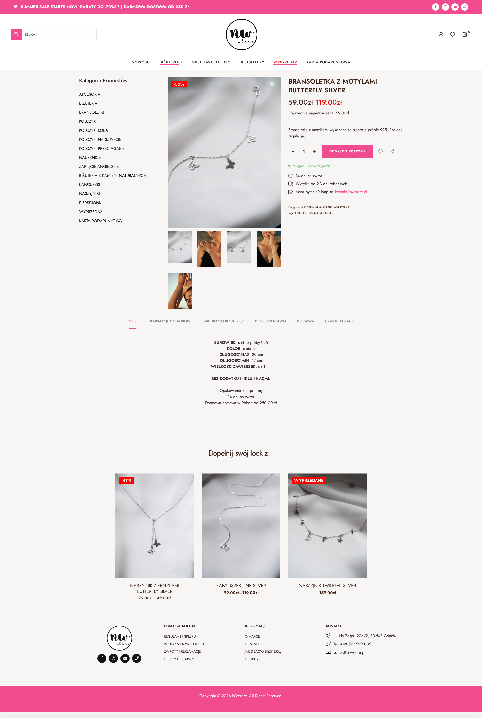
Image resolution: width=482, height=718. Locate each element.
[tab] (135, 321)
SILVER (329, 213)
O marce (252, 636)
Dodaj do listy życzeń (381, 151)
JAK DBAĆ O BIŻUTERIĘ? (224, 321)
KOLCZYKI (88, 121)
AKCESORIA (89, 94)
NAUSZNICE (90, 157)
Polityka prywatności (184, 643)
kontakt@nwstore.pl (351, 192)
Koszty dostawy (179, 659)
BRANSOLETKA (303, 213)
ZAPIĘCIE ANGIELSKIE (99, 166)
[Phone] (464, 7)
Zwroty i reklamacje (182, 651)
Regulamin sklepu (180, 636)
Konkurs (252, 659)
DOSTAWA (305, 321)
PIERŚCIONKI (90, 203)
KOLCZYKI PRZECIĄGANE (102, 148)
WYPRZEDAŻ (91, 212)
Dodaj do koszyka (347, 151)
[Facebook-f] (435, 7)
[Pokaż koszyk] (464, 34)
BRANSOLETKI (91, 112)
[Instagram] (445, 7)
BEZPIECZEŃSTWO (270, 321)
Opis (132, 321)
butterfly (319, 213)
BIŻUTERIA (88, 103)
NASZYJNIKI (89, 194)
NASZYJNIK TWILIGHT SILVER (327, 585)
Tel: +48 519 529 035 (352, 644)
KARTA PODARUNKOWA (100, 221)
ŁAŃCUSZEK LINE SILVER (241, 585)
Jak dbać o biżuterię (263, 651)
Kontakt (252, 643)
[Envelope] (455, 7)
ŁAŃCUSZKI (89, 184)
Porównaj (392, 151)
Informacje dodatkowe (170, 321)
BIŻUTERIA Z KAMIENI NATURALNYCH (112, 175)
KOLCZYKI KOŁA (93, 130)
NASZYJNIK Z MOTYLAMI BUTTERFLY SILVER (154, 588)
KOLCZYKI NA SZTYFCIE (100, 139)
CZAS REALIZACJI (339, 321)
